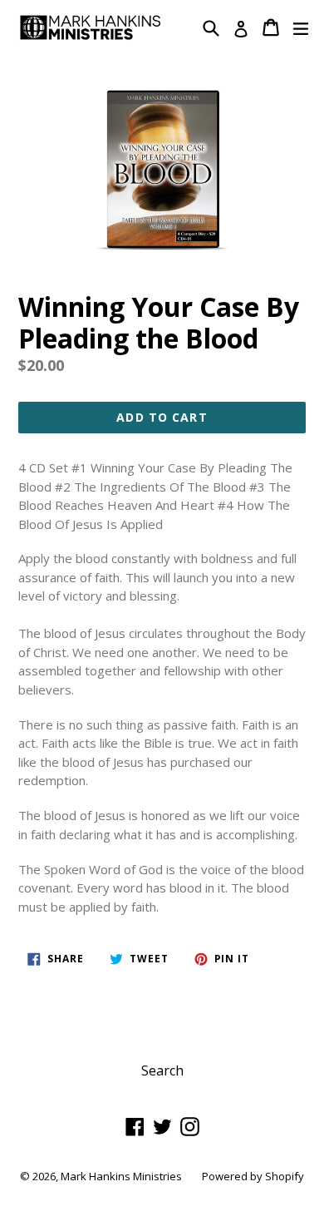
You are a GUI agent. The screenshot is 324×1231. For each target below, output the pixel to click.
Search (162, 1070)
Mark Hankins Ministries (121, 1176)
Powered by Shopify (253, 1176)
